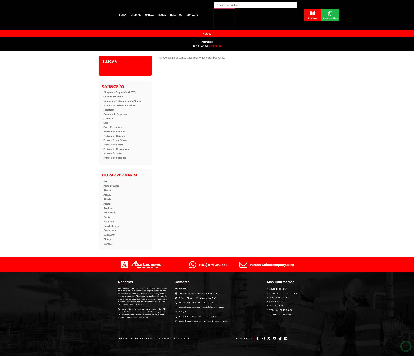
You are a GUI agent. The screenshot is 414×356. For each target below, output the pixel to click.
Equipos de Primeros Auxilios (120, 105)
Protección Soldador (115, 157)
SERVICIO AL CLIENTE (278, 297)
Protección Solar (113, 153)
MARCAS (149, 15)
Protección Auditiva (114, 131)
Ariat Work (110, 212)
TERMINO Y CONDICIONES (280, 310)
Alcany (107, 194)
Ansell (204, 45)
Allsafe (107, 199)
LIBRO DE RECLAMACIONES (281, 314)
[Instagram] (263, 338)
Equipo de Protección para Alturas (122, 101)
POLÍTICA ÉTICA (276, 306)
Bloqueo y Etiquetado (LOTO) (120, 92)
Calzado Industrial (114, 96)
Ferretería (109, 109)
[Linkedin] (286, 338)
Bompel (108, 243)
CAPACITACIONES (277, 302)
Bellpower (109, 235)
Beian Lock (110, 230)
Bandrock (109, 221)
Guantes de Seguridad (116, 114)
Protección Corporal (115, 136)
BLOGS (162, 15)
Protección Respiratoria (117, 149)
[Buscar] (224, 18)
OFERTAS (136, 15)
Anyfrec (108, 208)
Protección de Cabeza (116, 140)
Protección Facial (113, 144)
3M (105, 181)
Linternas (109, 118)
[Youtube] (274, 338)
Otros (107, 123)
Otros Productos (113, 127)
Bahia (107, 217)
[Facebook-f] (257, 338)
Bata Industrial (112, 226)
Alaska (107, 190)
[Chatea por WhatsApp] (406, 346)
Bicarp (107, 239)
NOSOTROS (176, 15)
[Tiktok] (280, 338)
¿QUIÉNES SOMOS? (278, 289)
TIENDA (122, 15)
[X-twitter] (269, 338)
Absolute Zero (112, 185)
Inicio (196, 45)
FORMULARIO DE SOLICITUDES (283, 293)
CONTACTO (192, 15)
